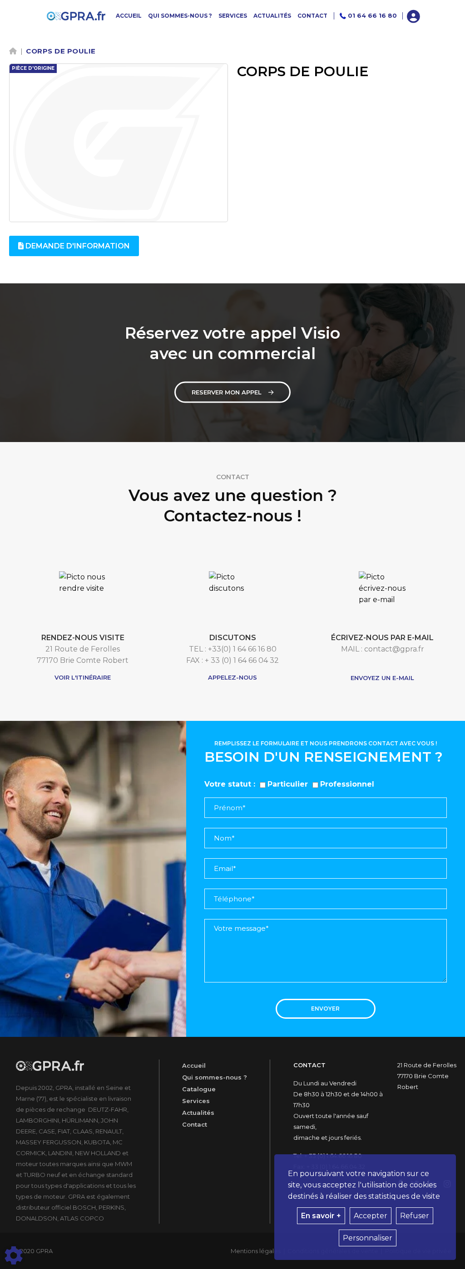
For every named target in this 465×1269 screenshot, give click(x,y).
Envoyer (325, 1008)
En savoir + (321, 1215)
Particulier (287, 784)
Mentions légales (256, 1250)
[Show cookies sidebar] (14, 1255)
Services (196, 1100)
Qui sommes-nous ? (214, 1077)
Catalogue (199, 1089)
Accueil (194, 1065)
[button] (413, 16)
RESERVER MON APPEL (227, 392)
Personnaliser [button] (367, 1238)
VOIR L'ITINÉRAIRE (82, 677)
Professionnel (347, 784)
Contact (194, 1124)
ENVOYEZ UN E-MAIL (382, 677)
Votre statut (227, 784)
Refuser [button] (414, 1215)
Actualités (198, 1112)
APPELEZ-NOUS (232, 677)
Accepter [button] (370, 1215)
